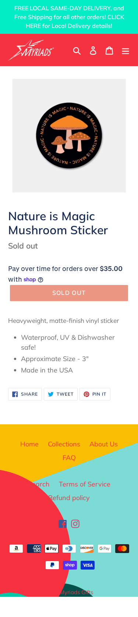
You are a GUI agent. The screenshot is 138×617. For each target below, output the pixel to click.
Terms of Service (84, 484)
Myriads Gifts (76, 592)
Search (39, 484)
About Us (103, 444)
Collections (64, 444)
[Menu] (125, 49)
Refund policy (69, 497)
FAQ (69, 457)
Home (29, 444)
